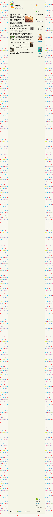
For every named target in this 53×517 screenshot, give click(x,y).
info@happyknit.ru (20, 511)
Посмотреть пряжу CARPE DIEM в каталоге (15, 55)
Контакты (38, 16)
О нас (38, 11)
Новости (38, 17)
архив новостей (38, 508)
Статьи (14, 13)
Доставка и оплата (40, 14)
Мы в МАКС (37, 503)
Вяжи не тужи (11, 13)
